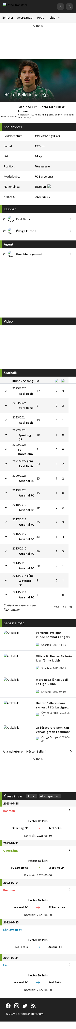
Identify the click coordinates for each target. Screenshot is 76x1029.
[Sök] (69, 6)
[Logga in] (60, 6)
